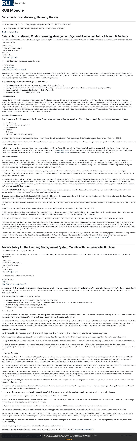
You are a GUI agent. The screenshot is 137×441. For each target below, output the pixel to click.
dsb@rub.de (11, 67)
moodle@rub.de (63, 150)
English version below (10, 32)
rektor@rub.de (12, 57)
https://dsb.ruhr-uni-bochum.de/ (13, 69)
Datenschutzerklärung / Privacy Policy (80, 436)
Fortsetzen (68, 439)
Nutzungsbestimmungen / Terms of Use (57, 436)
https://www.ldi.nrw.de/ (99, 237)
